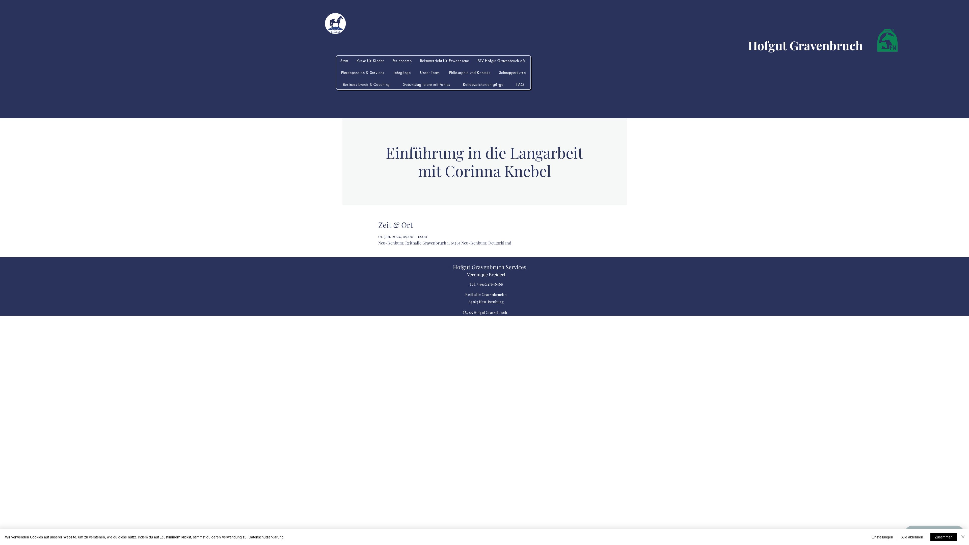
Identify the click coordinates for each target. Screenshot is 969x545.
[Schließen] (963, 537)
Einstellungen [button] (882, 536)
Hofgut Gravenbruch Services (489, 267)
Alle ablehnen (912, 536)
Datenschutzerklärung (266, 536)
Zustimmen (944, 536)
